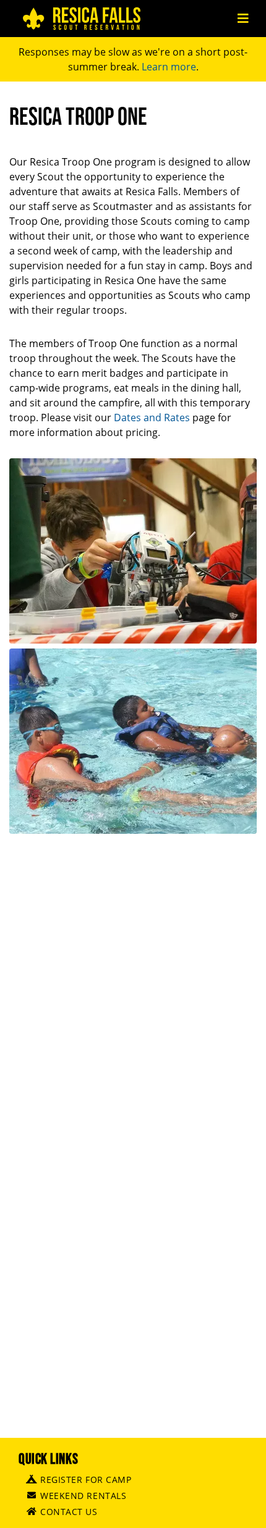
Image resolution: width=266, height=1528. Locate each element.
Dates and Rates (152, 417)
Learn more (169, 66)
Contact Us (69, 1512)
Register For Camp (86, 1479)
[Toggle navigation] (243, 18)
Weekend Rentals (83, 1495)
